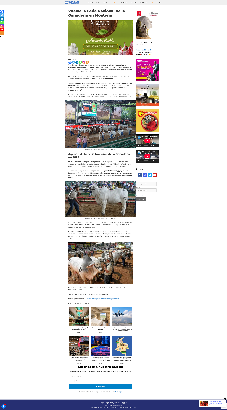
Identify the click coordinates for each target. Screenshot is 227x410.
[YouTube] (155, 175)
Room (113, 2)
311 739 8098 (132, 407)
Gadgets (143, 2)
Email (138, 187)
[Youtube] (2, 29)
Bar (97, 2)
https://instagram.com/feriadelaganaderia (103, 299)
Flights (134, 2)
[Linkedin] (76, 62)
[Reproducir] (138, 145)
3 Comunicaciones (116, 405)
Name (138, 181)
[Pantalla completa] (156, 145)
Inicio (102, 402)
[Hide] (0, 36)
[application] (147, 140)
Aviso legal (118, 392)
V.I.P (151, 2)
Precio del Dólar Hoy (145, 50)
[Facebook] (70, 62)
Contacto (124, 402)
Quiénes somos (109, 402)
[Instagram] (83, 62)
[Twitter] (73, 62)
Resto (105, 2)
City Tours (123, 2)
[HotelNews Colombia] (73, 2)
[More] (87, 62)
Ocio (158, 2)
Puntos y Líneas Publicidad (121, 407)
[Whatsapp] (80, 62)
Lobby (90, 2)
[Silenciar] (153, 145)
